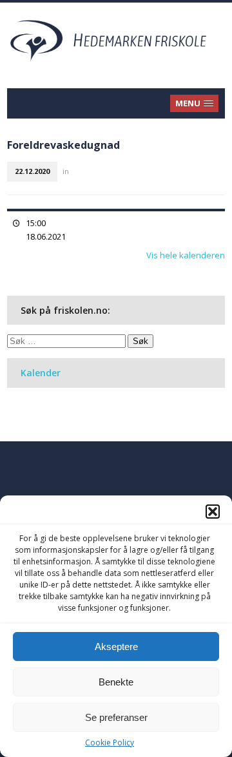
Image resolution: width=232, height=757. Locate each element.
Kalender (41, 373)
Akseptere (116, 646)
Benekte (116, 681)
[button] (212, 511)
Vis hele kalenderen (185, 255)
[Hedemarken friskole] (116, 39)
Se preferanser (116, 717)
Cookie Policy (109, 742)
